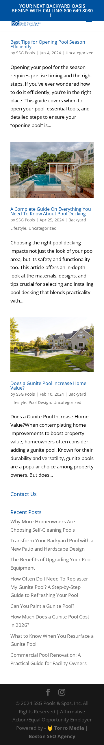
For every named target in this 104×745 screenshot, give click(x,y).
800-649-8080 (78, 10)
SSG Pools (25, 52)
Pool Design (40, 402)
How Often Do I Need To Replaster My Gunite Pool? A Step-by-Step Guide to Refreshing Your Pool (49, 587)
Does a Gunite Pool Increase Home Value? (48, 385)
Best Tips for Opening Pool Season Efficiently (47, 44)
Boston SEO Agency (52, 736)
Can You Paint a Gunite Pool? (42, 606)
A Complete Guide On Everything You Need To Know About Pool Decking (50, 211)
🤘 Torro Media (65, 728)
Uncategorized (80, 52)
